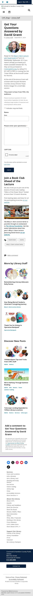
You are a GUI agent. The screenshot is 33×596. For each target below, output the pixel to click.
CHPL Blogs (6, 18)
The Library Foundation (14, 226)
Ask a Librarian (11, 476)
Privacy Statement (21, 577)
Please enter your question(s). (15, 126)
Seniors (11, 364)
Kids (10, 387)
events (22, 240)
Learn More (7, 164)
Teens (20, 387)
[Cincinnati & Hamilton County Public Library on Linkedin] (26, 462)
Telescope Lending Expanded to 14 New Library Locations (15, 409)
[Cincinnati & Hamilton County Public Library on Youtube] (21, 462)
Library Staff (15, 18)
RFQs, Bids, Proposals (14, 518)
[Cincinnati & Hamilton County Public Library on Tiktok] (8, 467)
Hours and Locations (13, 474)
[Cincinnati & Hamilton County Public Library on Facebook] (8, 462)
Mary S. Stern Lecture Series (14, 244)
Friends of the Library (13, 533)
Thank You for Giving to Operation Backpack (13, 326)
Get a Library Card (12, 478)
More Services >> (12, 495)
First (5, 115)
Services (17, 413)
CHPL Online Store (13, 524)
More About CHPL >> (13, 526)
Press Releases (12, 522)
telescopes (24, 413)
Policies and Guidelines (14, 505)
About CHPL (10, 501)
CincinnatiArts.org (10, 69)
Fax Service (10, 484)
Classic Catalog (11, 487)
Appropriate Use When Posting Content (15, 443)
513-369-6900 (11, 560)
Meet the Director (12, 507)
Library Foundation (12, 535)
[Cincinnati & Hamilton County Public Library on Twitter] (12, 462)
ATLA (8, 538)
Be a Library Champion (14, 542)
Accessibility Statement (16, 579)
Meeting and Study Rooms (13, 481)
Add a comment (12, 255)
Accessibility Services (13, 493)
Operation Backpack (10, 330)
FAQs (8, 491)
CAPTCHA (7, 150)
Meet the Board (12, 509)
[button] (2, 2)
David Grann (12, 240)
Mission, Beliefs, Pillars (14, 512)
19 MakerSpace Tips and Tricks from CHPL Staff (15, 361)
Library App (10, 489)
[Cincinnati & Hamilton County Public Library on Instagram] (17, 462)
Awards (9, 503)
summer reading (9, 389)
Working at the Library (14, 520)
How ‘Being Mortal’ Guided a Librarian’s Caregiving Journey (15, 303)
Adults (6, 364)
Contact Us (16, 566)
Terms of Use (10, 577)
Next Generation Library (12, 515)
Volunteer (10, 540)
